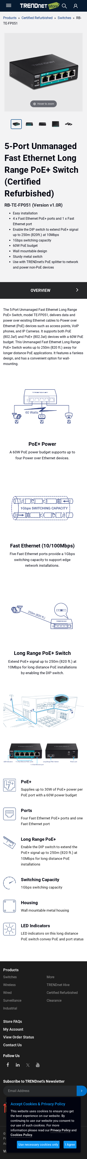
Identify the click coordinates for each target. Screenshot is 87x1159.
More (50, 977)
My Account (13, 1029)
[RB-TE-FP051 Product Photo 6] (68, 124)
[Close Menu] (8, 5)
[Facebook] (7, 1064)
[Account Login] (76, 6)
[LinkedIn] (18, 1064)
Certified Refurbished (62, 993)
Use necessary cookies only (38, 1145)
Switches (64, 18)
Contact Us (12, 1045)
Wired (7, 993)
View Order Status (18, 1037)
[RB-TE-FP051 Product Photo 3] (29, 124)
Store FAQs (12, 1021)
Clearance (54, 1001)
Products (9, 18)
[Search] (64, 6)
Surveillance (12, 1001)
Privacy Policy (60, 1130)
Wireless (9, 985)
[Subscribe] (82, 1091)
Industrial (10, 1008)
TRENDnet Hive (58, 985)
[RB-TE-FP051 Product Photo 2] (16, 124)
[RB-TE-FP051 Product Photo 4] (42, 124)
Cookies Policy (21, 1135)
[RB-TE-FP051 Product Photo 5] (55, 124)
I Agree (70, 1145)
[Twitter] (27, 1064)
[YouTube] (37, 1064)
